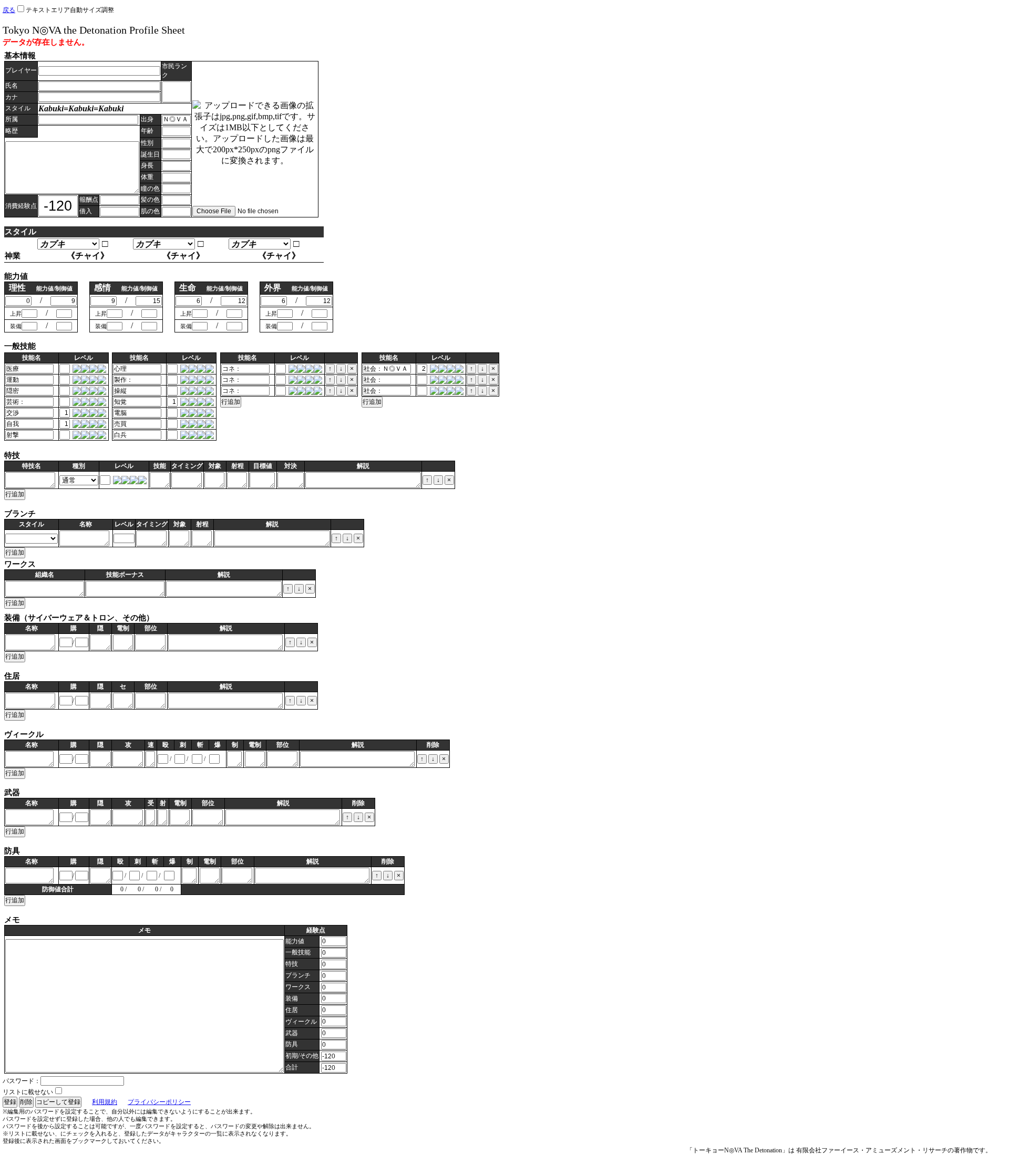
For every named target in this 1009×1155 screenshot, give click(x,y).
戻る (9, 10)
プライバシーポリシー (159, 1102)
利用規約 (104, 1102)
